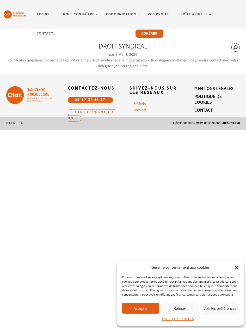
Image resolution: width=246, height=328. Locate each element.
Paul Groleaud (230, 123)
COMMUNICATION (121, 14)
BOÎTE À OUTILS (194, 14)
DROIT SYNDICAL (123, 46)
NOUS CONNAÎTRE (78, 14)
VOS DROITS (158, 14)
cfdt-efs (140, 110)
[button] (236, 267)
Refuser (180, 308)
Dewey (198, 123)
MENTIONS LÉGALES (214, 89)
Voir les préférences (219, 308)
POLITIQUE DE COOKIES (178, 319)
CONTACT (45, 33)
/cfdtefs (140, 104)
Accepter (141, 308)
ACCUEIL (44, 14)
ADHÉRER (149, 33)
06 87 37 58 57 (90, 100)
